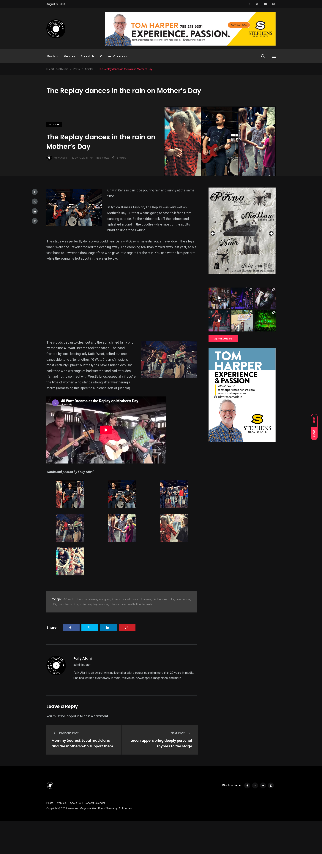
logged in (72, 716)
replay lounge (98, 604)
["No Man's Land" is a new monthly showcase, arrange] (265, 298)
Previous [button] (213, 233)
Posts (51, 56)
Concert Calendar (113, 56)
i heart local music (125, 599)
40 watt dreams (75, 599)
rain (83, 604)
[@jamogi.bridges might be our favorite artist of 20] (219, 320)
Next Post (178, 733)
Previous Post (69, 733)
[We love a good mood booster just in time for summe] (241, 298)
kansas (146, 599)
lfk (54, 604)
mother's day (68, 604)
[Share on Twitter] (35, 201)
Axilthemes (125, 808)
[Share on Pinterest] (35, 221)
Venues (69, 56)
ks (172, 599)
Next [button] (271, 233)
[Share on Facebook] (35, 192)
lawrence (183, 599)
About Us (87, 56)
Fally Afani (82, 658)
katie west (161, 599)
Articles (54, 124)
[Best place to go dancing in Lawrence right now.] (219, 298)
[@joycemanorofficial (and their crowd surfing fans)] (265, 320)
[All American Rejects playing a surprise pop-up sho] (241, 320)
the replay (118, 604)
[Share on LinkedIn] (35, 211)
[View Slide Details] (242, 231)
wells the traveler (141, 604)
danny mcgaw (99, 599)
